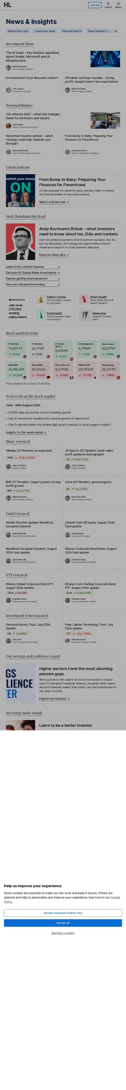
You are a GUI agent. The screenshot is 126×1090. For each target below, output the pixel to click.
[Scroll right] (115, 31)
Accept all (63, 922)
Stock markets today (22, 333)
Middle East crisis (18, 31)
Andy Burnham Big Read (25, 216)
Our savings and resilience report (33, 656)
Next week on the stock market (30, 396)
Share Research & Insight (102, 31)
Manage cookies (63, 933)
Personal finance (71, 31)
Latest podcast (18, 167)
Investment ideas (45, 31)
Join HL (95, 5)
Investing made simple (24, 712)
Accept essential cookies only (63, 912)
